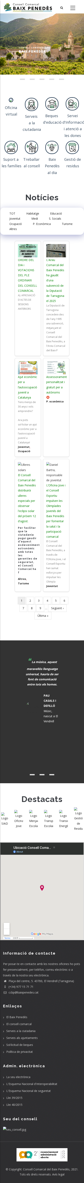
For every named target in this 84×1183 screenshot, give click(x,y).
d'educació (52, 122)
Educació (56, 213)
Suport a (11, 159)
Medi (34, 218)
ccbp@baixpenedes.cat (23, 992)
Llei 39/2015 (14, 1098)
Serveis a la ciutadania (20, 1031)
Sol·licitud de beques (19, 1045)
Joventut (14, 218)
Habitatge (32, 213)
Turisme (67, 224)
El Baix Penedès (16, 1017)
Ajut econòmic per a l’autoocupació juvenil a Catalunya (27, 387)
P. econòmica (55, 401)
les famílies (11, 165)
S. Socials (55, 218)
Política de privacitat (19, 1052)
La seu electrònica (18, 1077)
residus (72, 165)
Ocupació (15, 224)
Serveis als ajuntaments (22, 1038)
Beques (52, 115)
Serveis (32, 116)
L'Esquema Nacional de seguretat (28, 1091)
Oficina (11, 107)
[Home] (28, 6)
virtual (11, 114)
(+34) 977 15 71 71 (20, 987)
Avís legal (58, 1174)
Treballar (32, 159)
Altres (13, 229)
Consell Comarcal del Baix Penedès (46, 1169)
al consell (32, 165)
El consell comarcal (19, 1024)
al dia (52, 172)
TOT (12, 213)
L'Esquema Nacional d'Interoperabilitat (31, 1084)
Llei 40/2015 (14, 1105)
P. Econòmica (42, 224)
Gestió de (72, 159)
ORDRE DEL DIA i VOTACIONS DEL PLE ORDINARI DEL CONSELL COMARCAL (27, 275)
